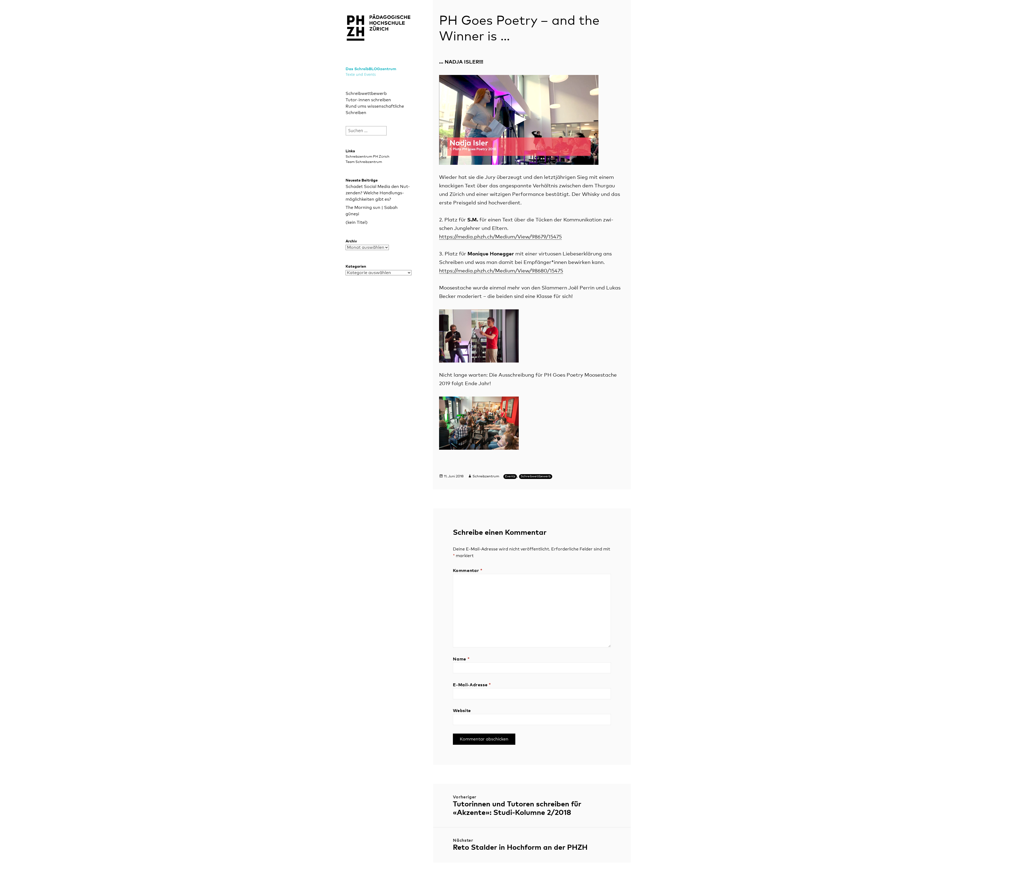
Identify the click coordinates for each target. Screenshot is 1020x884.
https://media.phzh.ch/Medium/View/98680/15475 (501, 270)
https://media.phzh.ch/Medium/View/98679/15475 (500, 236)
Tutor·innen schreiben (368, 100)
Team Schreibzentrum (364, 162)
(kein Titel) (357, 222)
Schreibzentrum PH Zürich (367, 156)
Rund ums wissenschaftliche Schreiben (375, 109)
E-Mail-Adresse (472, 685)
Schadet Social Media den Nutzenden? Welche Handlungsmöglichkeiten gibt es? (378, 192)
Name (461, 659)
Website (462, 711)
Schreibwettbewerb (366, 93)
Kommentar (467, 571)
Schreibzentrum (486, 476)
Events (510, 476)
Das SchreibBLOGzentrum (371, 69)
